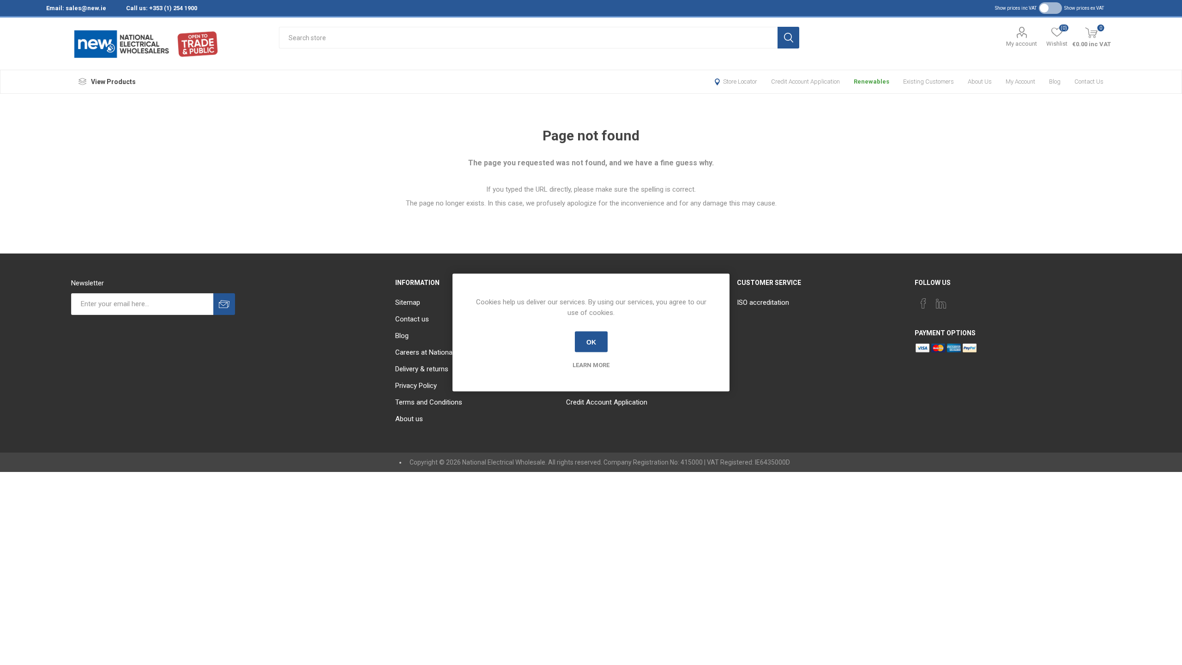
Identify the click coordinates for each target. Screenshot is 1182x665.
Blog (1055, 81)
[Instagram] (958, 300)
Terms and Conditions (428, 402)
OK (591, 341)
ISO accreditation (763, 302)
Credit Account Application (805, 81)
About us (980, 81)
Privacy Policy (416, 385)
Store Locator (740, 81)
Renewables (871, 81)
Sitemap (407, 302)
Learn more (591, 365)
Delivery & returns (421, 369)
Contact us (1089, 81)
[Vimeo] (941, 303)
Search (788, 37)
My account (1021, 43)
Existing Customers (928, 81)
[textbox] (528, 37)
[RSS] (976, 300)
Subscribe (224, 304)
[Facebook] (923, 303)
